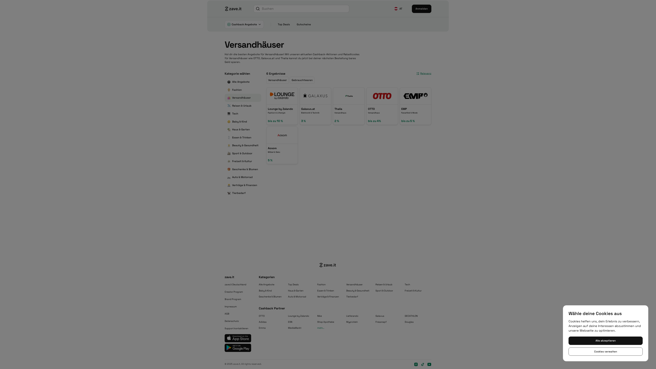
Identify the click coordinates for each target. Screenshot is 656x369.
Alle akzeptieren (606, 340)
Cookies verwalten (605, 351)
